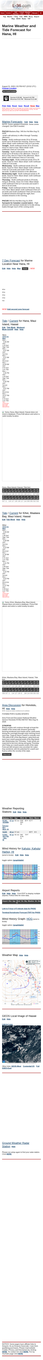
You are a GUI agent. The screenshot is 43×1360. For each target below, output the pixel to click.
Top (4, 17)
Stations (6, 818)
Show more (6, 754)
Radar (24, 19)
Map (13, 19)
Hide (31, 122)
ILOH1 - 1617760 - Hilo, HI (6, 837)
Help (36, 122)
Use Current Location (9, 91)
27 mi (12, 821)
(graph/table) (18, 860)
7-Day (16, 17)
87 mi (12, 835)
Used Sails (22, 13)
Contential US (29, 1066)
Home (2, 13)
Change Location (9, 88)
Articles (8, 13)
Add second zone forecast (18, 309)
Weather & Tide (27, 13)
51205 (5, 832)
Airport (36, 17)
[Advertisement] (21, 61)
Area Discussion (11, 705)
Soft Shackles (16, 13)
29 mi (12, 832)
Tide (21, 17)
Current (13, 320)
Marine (9, 17)
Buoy (31, 17)
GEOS (18, 19)
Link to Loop (7, 1024)
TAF (29, 19)
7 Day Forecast (11, 260)
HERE (9, 1154)
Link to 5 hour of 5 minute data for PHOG (19, 909)
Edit (26, 122)
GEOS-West (16, 1066)
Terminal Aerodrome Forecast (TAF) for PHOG (21, 912)
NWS (25, 17)
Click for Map (5, 337)
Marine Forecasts (12, 121)
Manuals (35, 13)
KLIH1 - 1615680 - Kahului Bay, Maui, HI (6, 825)
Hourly (25, 268)
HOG (30, 918)
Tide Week (11, 327)
